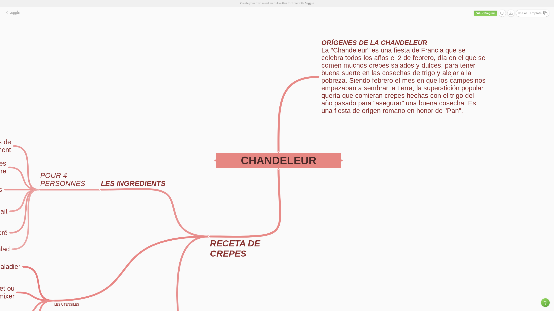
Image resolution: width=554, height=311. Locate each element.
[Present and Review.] (502, 13)
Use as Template (530, 13)
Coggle (309, 3)
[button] (545, 302)
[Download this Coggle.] (510, 13)
